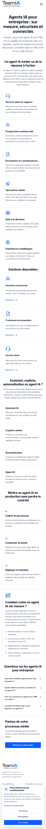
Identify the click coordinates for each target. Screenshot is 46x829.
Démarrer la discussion (23, 745)
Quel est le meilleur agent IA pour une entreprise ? (20, 679)
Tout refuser (23, 811)
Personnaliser (23, 817)
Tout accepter (23, 822)
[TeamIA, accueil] (11, 4)
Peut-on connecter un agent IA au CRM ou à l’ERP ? (21, 698)
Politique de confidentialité (14, 805)
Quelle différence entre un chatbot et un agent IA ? (20, 689)
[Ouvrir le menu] (41, 4)
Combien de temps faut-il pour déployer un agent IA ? (17, 707)
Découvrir (9, 300)
